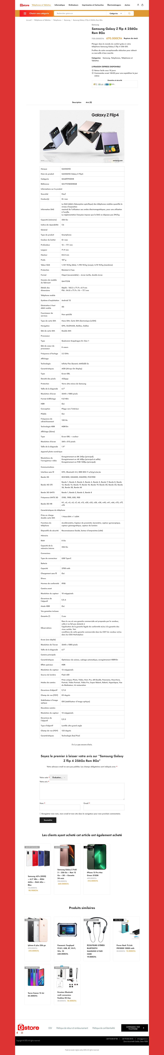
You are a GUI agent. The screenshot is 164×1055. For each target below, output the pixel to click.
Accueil (29, 20)
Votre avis (44, 781)
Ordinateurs (73, 5)
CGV (50, 1027)
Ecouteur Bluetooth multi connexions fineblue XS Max (65, 995)
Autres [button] (127, 5)
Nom (42, 803)
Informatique (60, 5)
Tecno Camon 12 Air (36, 993)
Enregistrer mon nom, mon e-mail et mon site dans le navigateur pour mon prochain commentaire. (81, 813)
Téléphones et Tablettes (41, 5)
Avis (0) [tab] (89, 102)
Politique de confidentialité (103, 1027)
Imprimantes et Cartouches (93, 5)
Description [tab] (76, 102)
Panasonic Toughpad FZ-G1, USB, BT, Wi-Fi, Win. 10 (66, 948)
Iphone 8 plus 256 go (37, 945)
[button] (134, 1028)
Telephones (57, 20)
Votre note (45, 777)
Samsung (67, 20)
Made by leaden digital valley (74, 1050)
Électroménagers (114, 5)
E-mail (87, 803)
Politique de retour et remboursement (72, 1027)
